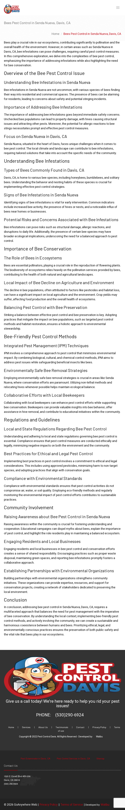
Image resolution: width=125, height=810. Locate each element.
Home (55, 34)
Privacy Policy (99, 727)
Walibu (99, 736)
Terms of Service (71, 805)
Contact (80, 727)
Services (26, 727)
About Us (43, 727)
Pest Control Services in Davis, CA (74, 758)
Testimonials (62, 727)
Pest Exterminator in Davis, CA (36, 758)
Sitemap (100, 758)
